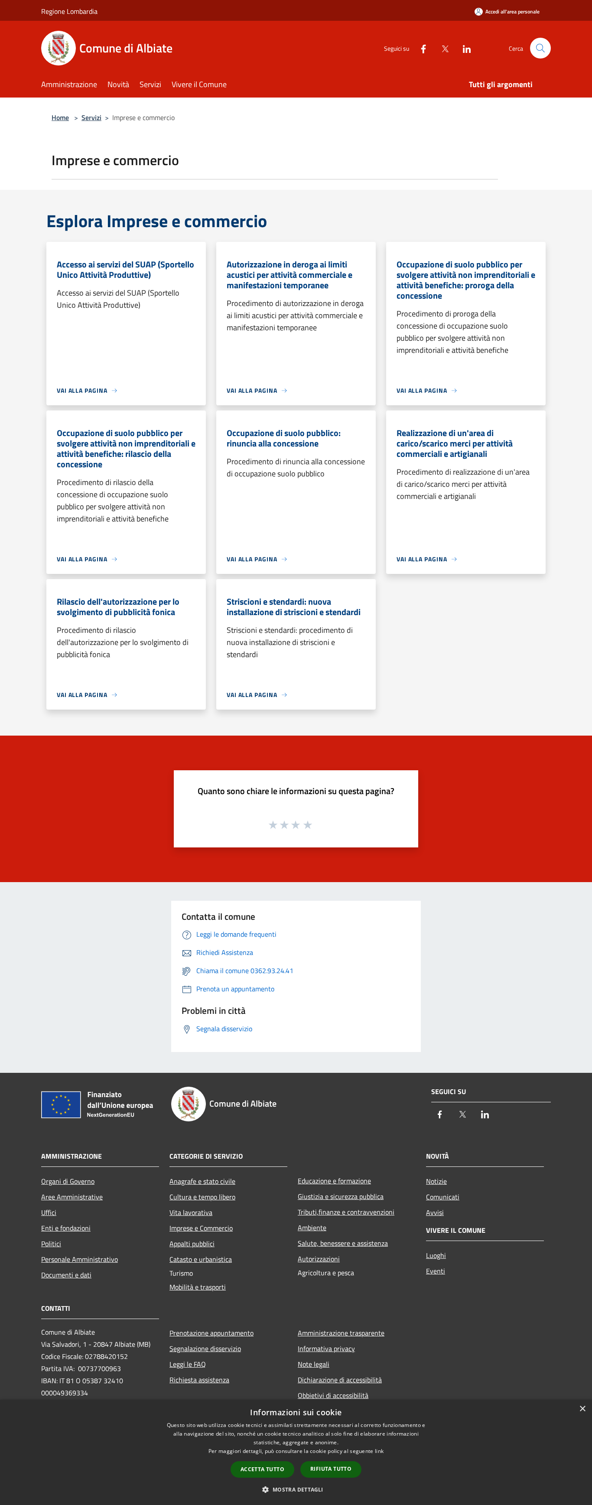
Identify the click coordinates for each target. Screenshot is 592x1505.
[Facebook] (420, 48)
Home (60, 117)
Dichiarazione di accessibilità (340, 1380)
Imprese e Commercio (201, 1228)
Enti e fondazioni (66, 1228)
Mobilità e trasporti (197, 1287)
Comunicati (442, 1197)
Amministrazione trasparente (341, 1333)
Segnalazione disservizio (205, 1348)
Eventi (435, 1271)
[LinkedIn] (463, 48)
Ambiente (312, 1227)
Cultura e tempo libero (202, 1197)
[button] (296, 1489)
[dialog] (296, 1452)
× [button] (582, 1409)
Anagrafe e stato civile (202, 1181)
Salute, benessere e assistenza (343, 1243)
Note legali (313, 1364)
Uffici (48, 1212)
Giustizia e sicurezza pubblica (341, 1196)
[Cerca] (540, 48)
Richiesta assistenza (199, 1380)
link (379, 1451)
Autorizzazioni (319, 1259)
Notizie (436, 1181)
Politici (51, 1243)
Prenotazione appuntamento (211, 1333)
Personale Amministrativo (79, 1259)
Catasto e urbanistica (200, 1259)
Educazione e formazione (334, 1181)
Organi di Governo (67, 1181)
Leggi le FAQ (187, 1364)
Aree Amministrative (72, 1197)
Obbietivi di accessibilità (333, 1395)
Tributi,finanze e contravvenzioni (346, 1212)
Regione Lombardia (69, 11)
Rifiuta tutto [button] (330, 1468)
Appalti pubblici (192, 1243)
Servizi (91, 117)
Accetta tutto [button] (262, 1469)
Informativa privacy (326, 1348)
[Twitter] (441, 48)
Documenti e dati (66, 1275)
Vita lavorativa (190, 1212)
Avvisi (435, 1212)
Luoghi (436, 1255)
